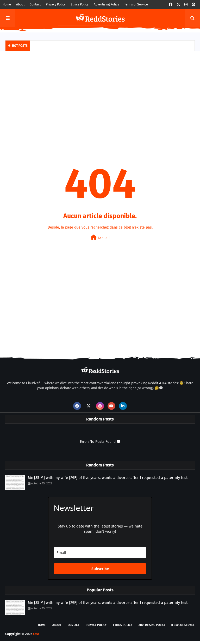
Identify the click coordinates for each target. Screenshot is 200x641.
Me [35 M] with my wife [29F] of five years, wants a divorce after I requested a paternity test (108, 477)
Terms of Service (136, 4)
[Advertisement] (100, 95)
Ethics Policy (80, 4)
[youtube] (111, 406)
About (20, 4)
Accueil (103, 238)
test (36, 634)
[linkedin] (123, 406)
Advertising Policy (106, 4)
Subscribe (100, 568)
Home (7, 4)
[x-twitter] (178, 4)
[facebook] (170, 4)
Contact (35, 4)
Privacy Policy (56, 4)
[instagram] (186, 4)
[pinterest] (193, 4)
